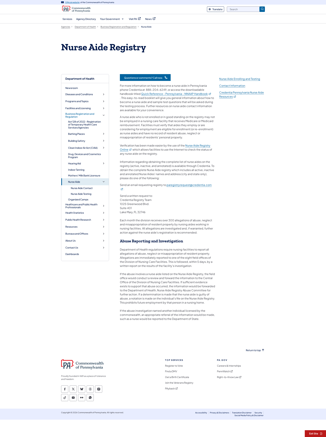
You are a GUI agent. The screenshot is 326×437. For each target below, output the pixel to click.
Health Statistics (74, 212)
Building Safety (76, 140)
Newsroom (71, 87)
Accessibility (201, 413)
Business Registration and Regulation (79, 115)
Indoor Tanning (76, 169)
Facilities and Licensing (78, 108)
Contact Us (71, 247)
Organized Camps (78, 199)
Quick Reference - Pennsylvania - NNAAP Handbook (176, 94)
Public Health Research (78, 219)
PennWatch (223, 371)
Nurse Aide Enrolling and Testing (239, 79)
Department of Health (79, 78)
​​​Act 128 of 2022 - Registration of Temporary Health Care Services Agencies (84, 124)
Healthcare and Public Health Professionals (81, 206)
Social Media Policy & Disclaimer (249, 415)
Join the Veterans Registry (179, 382)
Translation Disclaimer (242, 413)
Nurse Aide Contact (82, 188)
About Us (70, 240)
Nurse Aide (74, 181)
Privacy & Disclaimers (219, 413)
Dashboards (72, 253)
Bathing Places (76, 133)
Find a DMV (171, 371)
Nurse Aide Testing (81, 193)
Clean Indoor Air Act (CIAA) (83, 147)
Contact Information (232, 85)
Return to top (253, 350)
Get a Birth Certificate (177, 377)
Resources (71, 226)
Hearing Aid (74, 163)
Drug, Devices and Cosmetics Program (84, 155)
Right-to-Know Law (228, 377)
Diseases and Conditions (79, 94)
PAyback (170, 388)
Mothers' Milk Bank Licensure (84, 175)
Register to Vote (174, 365)
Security (258, 413)
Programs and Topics (76, 101)
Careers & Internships (229, 365)
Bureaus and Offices (76, 233)
